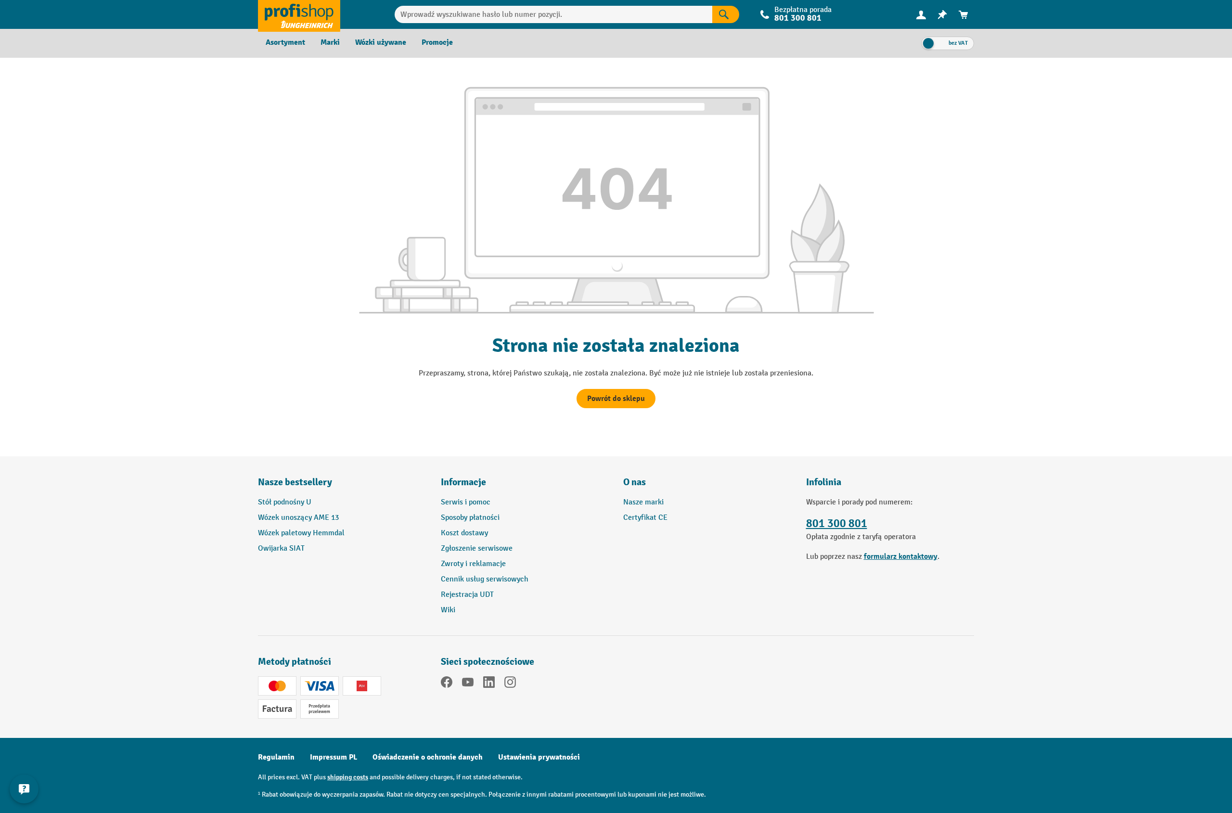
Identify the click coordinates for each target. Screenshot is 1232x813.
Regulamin (276, 757)
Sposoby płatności (470, 517)
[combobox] (554, 14)
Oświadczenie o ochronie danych (427, 757)
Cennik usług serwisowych (484, 579)
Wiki (448, 610)
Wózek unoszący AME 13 (298, 517)
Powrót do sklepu (616, 398)
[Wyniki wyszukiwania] (725, 14)
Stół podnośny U (284, 502)
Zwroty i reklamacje (473, 563)
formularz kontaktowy (900, 556)
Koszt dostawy (464, 533)
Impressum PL (333, 757)
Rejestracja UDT (467, 594)
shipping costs (347, 777)
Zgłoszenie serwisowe (477, 548)
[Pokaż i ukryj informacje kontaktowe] (24, 788)
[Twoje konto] (921, 14)
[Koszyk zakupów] (963, 14)
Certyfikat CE (645, 517)
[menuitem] (921, 14)
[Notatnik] (942, 14)
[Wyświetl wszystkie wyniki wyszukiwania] (299, 14)
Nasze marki (643, 502)
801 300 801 (836, 523)
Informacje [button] (463, 482)
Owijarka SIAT (281, 548)
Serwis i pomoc (465, 502)
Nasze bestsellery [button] (295, 482)
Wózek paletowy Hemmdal (301, 533)
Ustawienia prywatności (539, 757)
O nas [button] (634, 482)
